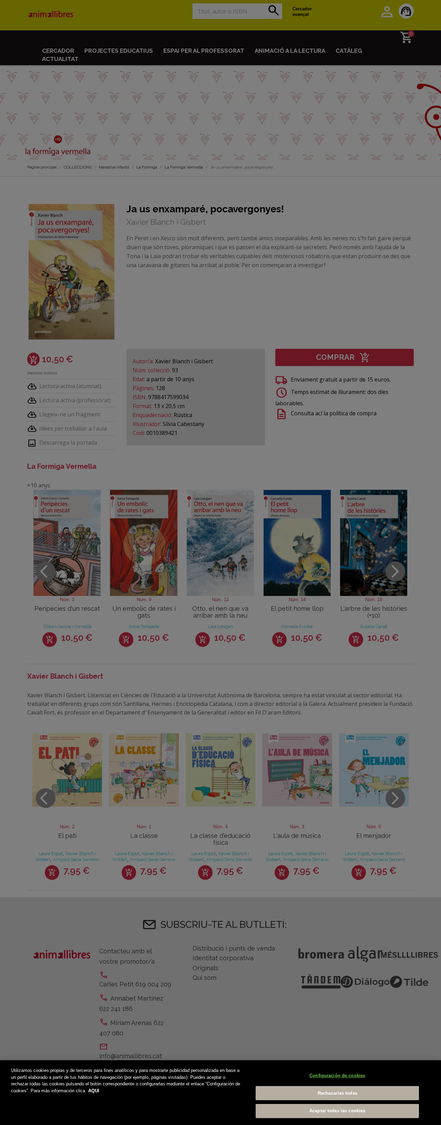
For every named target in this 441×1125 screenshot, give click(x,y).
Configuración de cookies (337, 1075)
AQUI (93, 1090)
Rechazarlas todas (337, 1093)
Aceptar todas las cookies (337, 1110)
